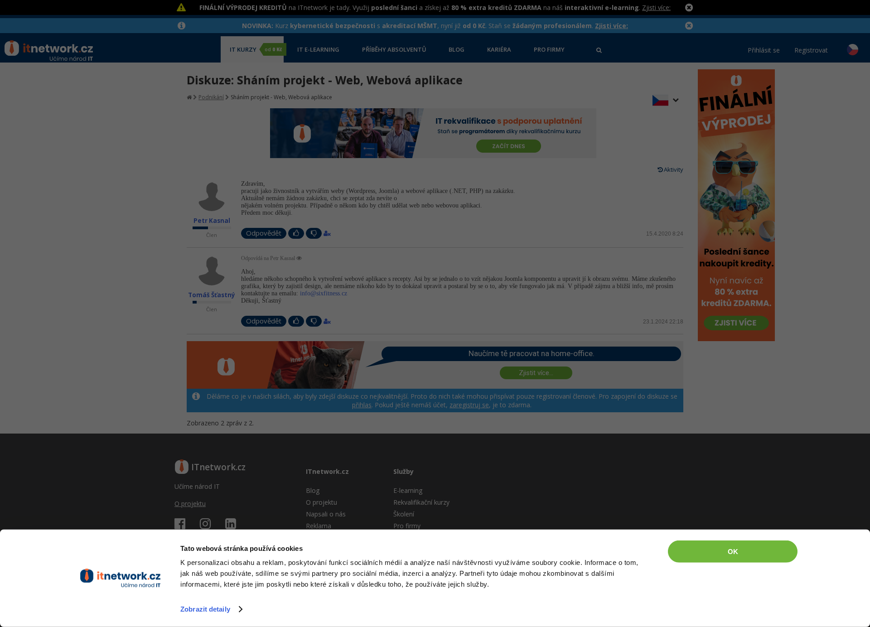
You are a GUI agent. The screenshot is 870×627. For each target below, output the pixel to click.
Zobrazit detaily (205, 609)
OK (733, 551)
